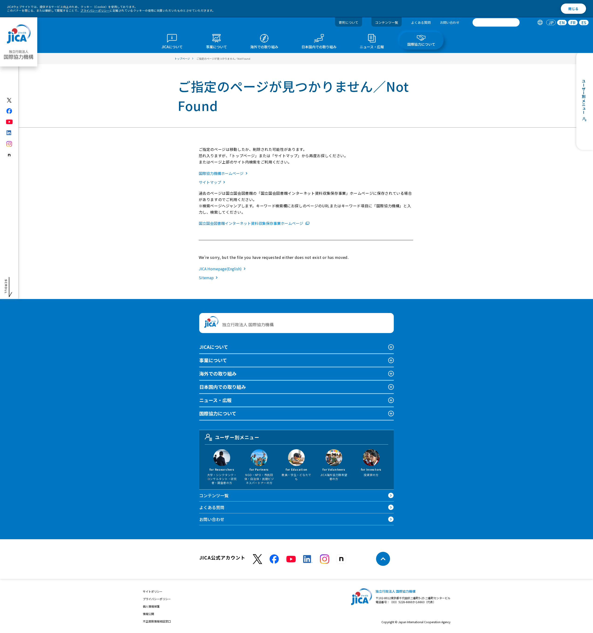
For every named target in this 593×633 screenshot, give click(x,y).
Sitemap (206, 277)
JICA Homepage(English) (220, 268)
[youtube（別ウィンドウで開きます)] (9, 121)
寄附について (348, 22)
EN (562, 22)
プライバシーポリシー (95, 10)
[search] (496, 22)
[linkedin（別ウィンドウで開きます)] (9, 133)
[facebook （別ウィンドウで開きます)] (274, 559)
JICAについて (213, 347)
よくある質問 (421, 22)
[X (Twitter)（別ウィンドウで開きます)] (9, 100)
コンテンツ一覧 (386, 22)
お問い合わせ (449, 22)
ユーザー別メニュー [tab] (237, 437)
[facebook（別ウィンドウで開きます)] (9, 111)
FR (573, 22)
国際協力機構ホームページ (221, 173)
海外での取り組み (218, 373)
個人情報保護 (151, 606)
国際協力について (217, 413)
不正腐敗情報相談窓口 (157, 621)
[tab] (540, 22)
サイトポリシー (152, 591)
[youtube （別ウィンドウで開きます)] (291, 559)
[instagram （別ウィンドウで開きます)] (324, 559)
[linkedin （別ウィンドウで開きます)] (307, 559)
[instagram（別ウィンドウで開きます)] (9, 144)
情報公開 (148, 614)
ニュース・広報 (215, 400)
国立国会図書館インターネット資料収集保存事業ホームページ (251, 223)
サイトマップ (210, 182)
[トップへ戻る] (383, 559)
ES (583, 22)
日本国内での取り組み (222, 386)
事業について (213, 360)
